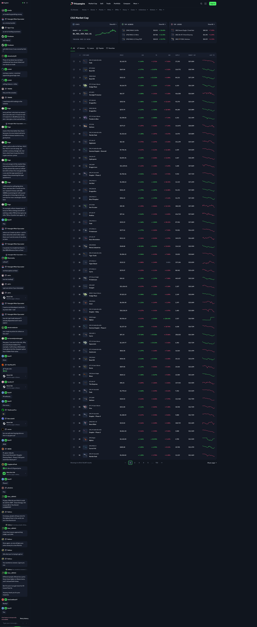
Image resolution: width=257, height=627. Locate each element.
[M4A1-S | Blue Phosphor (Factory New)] (143, 198)
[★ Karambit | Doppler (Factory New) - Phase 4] (143, 415)
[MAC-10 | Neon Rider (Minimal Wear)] (143, 423)
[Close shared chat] (27, 3)
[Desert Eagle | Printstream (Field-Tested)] (143, 278)
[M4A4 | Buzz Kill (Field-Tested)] (143, 70)
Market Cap (93, 4)
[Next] (162, 463)
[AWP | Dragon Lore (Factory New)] (143, 166)
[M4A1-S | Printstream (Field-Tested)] (143, 230)
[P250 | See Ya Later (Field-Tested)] (143, 206)
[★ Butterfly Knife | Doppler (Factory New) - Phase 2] (143, 431)
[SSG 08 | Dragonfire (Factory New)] (143, 190)
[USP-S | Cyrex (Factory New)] (143, 335)
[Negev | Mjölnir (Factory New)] (143, 439)
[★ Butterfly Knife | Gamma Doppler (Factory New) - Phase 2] (143, 327)
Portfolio (117, 4)
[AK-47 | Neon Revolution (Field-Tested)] (143, 238)
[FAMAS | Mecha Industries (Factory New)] (143, 246)
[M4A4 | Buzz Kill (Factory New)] (143, 359)
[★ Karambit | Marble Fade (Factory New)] (143, 455)
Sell (101, 4)
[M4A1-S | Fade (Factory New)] (143, 222)
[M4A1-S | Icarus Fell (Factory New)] (143, 447)
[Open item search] (201, 4)
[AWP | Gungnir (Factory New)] (143, 286)
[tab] (72, 49)
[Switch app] (205, 4)
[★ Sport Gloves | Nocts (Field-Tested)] (143, 367)
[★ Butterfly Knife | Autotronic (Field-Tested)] (143, 351)
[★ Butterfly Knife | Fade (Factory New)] (143, 61)
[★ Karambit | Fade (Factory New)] (143, 391)
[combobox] (212, 463)
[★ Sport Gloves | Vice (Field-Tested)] (143, 407)
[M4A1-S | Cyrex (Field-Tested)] (143, 270)
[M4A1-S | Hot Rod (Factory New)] (143, 182)
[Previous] (125, 463)
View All (112, 24)
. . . (152, 463)
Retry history (24, 618)
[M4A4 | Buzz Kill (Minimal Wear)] (143, 78)
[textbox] (12, 623)
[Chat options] (26, 623)
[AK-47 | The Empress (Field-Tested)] (143, 383)
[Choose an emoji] (23, 623)
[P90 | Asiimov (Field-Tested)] (143, 126)
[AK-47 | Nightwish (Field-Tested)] (143, 142)
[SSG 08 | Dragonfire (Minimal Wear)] (143, 110)
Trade (108, 4)
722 (157, 463)
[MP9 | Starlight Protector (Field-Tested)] (143, 94)
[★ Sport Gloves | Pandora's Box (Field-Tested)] (143, 118)
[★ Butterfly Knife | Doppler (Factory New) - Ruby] (143, 311)
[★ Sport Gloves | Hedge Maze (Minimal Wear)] (143, 294)
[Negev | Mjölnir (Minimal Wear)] (143, 319)
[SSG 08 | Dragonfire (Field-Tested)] (143, 102)
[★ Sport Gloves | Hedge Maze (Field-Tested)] (143, 86)
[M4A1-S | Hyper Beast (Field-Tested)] (143, 262)
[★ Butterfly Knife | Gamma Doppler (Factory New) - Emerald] (143, 150)
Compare (126, 4)
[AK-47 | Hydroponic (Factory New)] (143, 158)
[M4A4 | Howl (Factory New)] (143, 303)
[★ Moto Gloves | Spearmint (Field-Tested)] (143, 343)
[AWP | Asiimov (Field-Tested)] (143, 399)
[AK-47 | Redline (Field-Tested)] (143, 214)
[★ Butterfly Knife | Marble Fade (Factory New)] (143, 134)
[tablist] (143, 49)
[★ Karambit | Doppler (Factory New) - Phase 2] (143, 174)
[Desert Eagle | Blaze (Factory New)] (143, 375)
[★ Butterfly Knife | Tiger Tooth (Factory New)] (143, 254)
